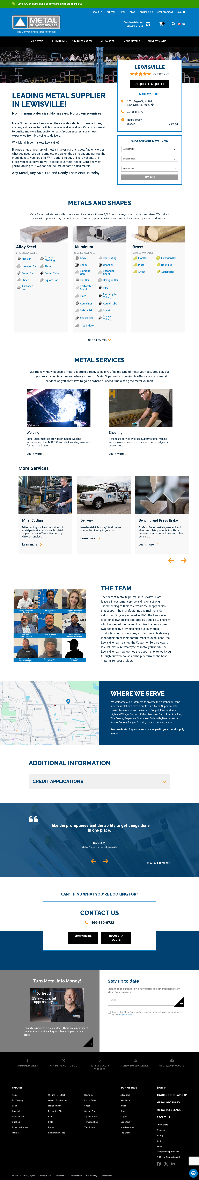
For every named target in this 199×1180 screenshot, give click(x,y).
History (160, 1135)
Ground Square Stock (58, 1100)
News (159, 1146)
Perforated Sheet (56, 1111)
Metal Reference (169, 1109)
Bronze (123, 1111)
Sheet (87, 1105)
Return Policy (91, 1176)
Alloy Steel (26, 247)
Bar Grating (17, 1100)
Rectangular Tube (56, 1132)
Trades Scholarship (172, 1095)
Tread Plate (89, 1127)
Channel (16, 1111)
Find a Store (162, 1124)
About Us (163, 1117)
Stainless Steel (127, 1127)
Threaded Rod (91, 1122)
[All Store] (148, 24)
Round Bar (89, 1095)
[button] (173, 24)
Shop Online (82, 935)
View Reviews (161, 74)
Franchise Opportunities (168, 1151)
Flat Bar (15, 1132)
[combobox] (181, 24)
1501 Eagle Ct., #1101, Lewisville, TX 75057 (140, 103)
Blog (159, 1141)
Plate (50, 1122)
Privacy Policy (125, 1014)
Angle (14, 1095)
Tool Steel (125, 1132)
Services (161, 1130)
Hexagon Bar (54, 1105)
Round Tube (90, 1100)
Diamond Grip (18, 1116)
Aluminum (83, 247)
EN (183, 24)
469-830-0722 (135, 112)
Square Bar (89, 1111)
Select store (135, 26)
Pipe (50, 1116)
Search (150, 177)
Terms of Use (61, 1176)
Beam (14, 1105)
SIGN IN (181, 12)
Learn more (30, 544)
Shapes (17, 1087)
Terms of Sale (76, 1176)
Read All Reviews (158, 863)
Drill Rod (16, 1122)
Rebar (51, 1127)
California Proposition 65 (168, 1157)
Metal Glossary (168, 1102)
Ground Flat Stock (56, 1095)
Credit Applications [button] (57, 781)
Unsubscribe (107, 1176)
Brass (138, 247)
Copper (124, 1116)
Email (115, 1000)
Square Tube (90, 1116)
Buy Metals (128, 1087)
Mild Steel (125, 1122)
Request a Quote (149, 84)
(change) (138, 22)
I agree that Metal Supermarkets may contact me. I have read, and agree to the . (147, 1013)
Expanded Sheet (20, 1127)
